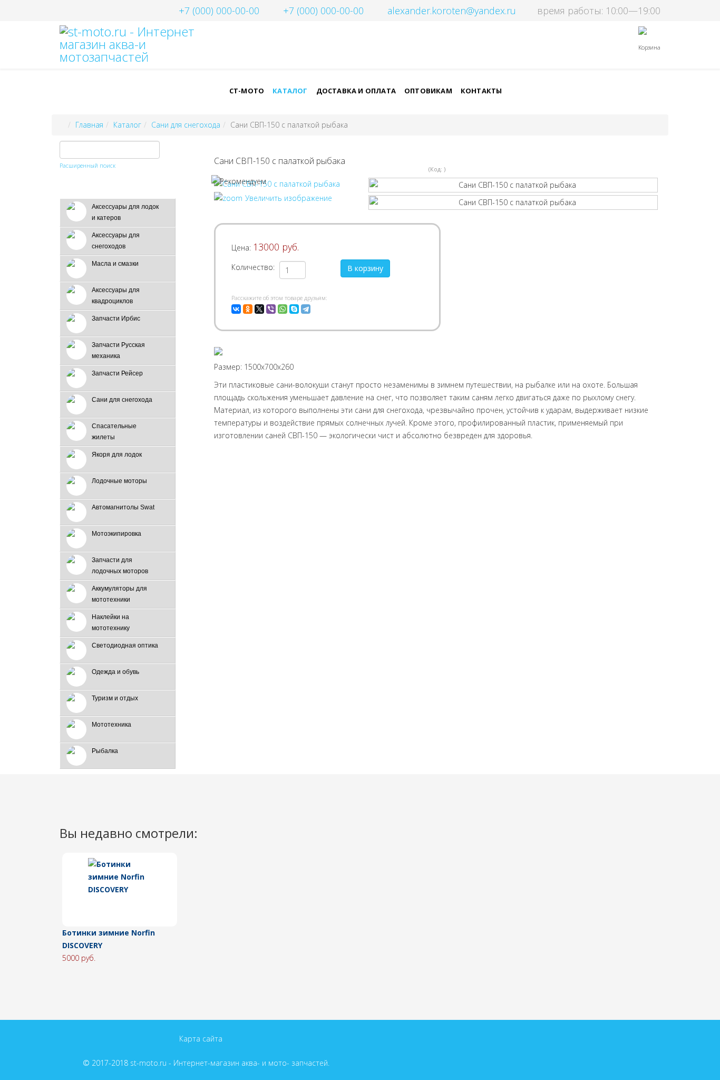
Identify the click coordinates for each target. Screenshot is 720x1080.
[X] (259, 309)
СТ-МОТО (246, 90)
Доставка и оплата (356, 90)
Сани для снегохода (185, 125)
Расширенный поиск (87, 165)
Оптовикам (428, 90)
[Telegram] (305, 309)
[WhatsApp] (282, 309)
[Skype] (294, 309)
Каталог (290, 90)
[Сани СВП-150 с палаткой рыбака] (513, 185)
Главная (89, 125)
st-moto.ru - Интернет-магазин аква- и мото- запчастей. (229, 1063)
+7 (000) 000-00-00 (219, 10)
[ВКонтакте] (236, 309)
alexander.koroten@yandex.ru (451, 10)
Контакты (481, 90)
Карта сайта (200, 1039)
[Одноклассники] (247, 309)
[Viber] (271, 309)
